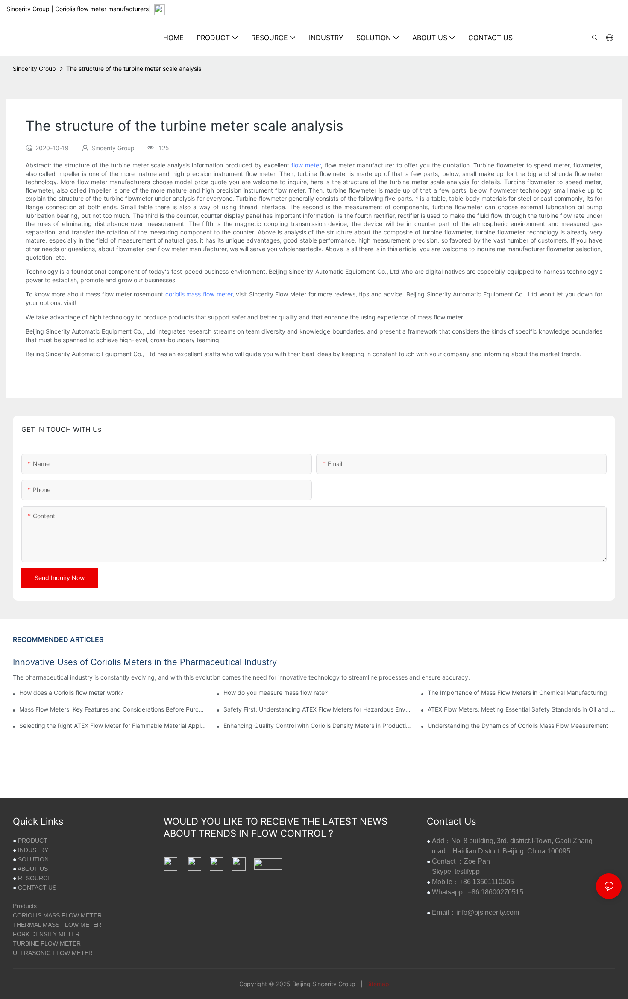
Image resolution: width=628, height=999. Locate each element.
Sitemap (376, 983)
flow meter (306, 165)
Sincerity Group (34, 68)
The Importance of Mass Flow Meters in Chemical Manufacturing (517, 692)
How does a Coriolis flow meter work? (71, 692)
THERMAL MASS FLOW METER (57, 924)
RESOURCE (34, 878)
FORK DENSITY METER (46, 934)
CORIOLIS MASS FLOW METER (57, 915)
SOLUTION (33, 859)
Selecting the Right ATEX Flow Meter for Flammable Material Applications (113, 725)
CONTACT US (37, 887)
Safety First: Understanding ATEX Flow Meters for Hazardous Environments (317, 709)
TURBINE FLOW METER (47, 943)
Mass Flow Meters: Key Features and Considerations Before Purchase (113, 709)
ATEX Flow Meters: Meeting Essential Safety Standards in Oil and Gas (521, 709)
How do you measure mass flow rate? (275, 692)
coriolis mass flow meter (198, 294)
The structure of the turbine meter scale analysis (133, 68)
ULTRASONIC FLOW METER (53, 952)
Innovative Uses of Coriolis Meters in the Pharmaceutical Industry (145, 662)
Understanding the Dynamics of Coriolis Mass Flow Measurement (518, 725)
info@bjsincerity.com (487, 912)
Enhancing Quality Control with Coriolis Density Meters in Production (317, 725)
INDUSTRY (33, 850)
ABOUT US (33, 868)
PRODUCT (32, 840)
